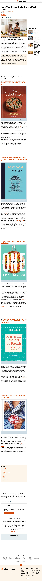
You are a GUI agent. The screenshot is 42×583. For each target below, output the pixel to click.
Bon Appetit (11, 140)
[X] (10, 572)
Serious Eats (22, 126)
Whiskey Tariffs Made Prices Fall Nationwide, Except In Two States (37, 46)
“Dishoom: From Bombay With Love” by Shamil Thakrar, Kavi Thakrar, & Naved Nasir (14, 159)
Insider (13, 374)
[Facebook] (8, 572)
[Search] (41, 1)
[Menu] (1, 1)
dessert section (3, 140)
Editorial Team (23, 571)
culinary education (23, 377)
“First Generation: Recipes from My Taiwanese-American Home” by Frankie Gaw (13, 82)
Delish (23, 299)
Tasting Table (10, 438)
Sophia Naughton (11, 11)
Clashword (32, 572)
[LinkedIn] (11, 572)
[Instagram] (4, 572)
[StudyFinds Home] (21, 1)
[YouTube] (6, 572)
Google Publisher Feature (27, 572)
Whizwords (32, 575)
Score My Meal (28, 578)
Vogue (6, 213)
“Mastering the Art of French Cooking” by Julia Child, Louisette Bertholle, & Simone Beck (13, 320)
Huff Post (9, 285)
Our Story (22, 570)
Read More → (13, 531)
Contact (22, 575)
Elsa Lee (3, 11)
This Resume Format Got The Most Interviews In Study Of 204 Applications (37, 39)
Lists (26, 570)
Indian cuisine (16, 205)
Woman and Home (20, 220)
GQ (20, 205)
